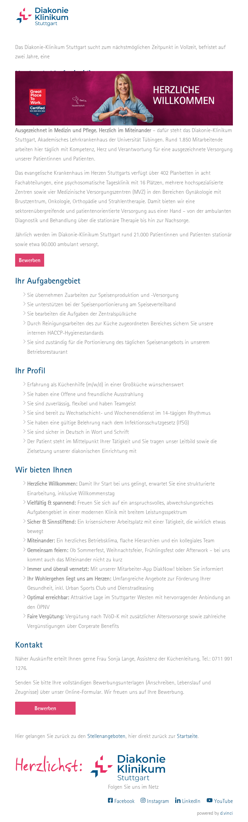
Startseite (187, 736)
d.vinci (226, 813)
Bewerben (30, 260)
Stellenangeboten (106, 736)
